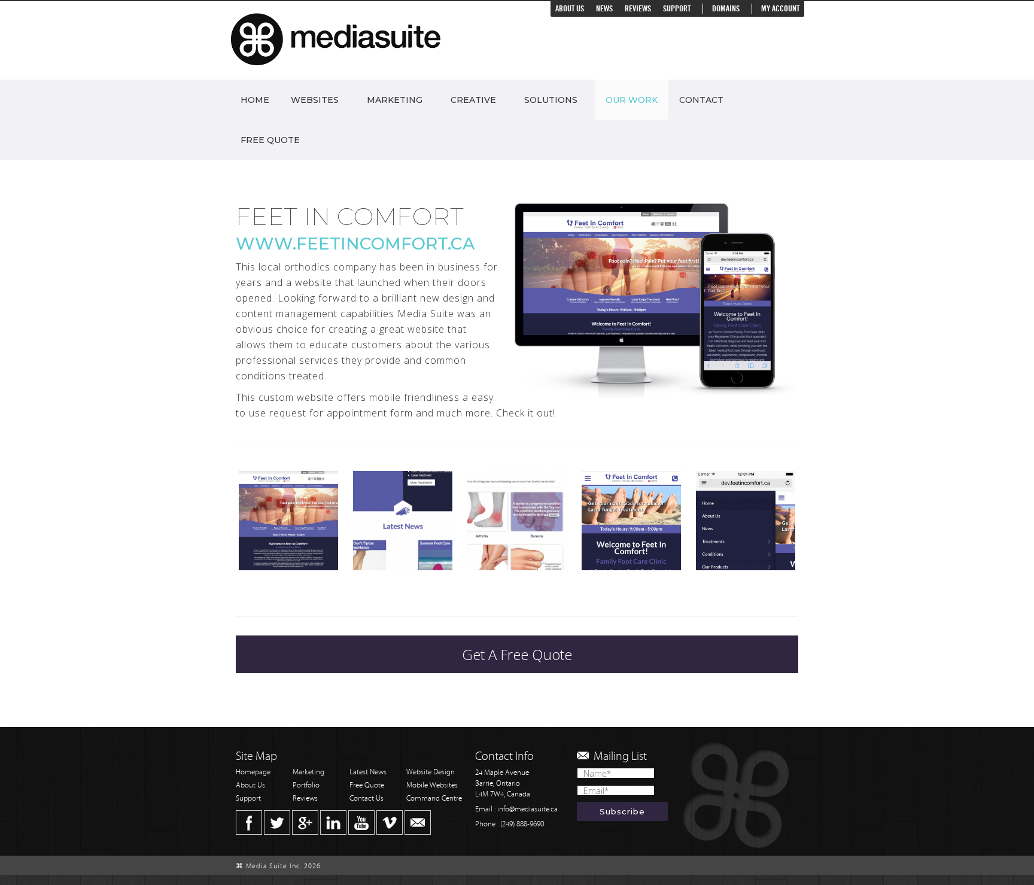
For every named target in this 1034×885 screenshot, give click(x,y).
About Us (569, 9)
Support (677, 9)
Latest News (368, 772)
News (604, 9)
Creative (473, 100)
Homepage (253, 772)
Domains (726, 9)
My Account (780, 9)
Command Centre (434, 798)
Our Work (632, 100)
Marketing (394, 100)
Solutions (550, 100)
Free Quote (270, 140)
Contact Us (366, 798)
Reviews (638, 9)
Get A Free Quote (517, 654)
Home (255, 100)
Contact (701, 100)
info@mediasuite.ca (527, 809)
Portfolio (306, 785)
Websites (315, 100)
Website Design (430, 772)
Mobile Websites (432, 785)
